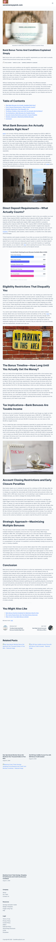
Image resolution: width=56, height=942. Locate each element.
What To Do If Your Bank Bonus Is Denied (17, 617)
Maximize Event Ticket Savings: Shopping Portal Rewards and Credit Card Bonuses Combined (14, 876)
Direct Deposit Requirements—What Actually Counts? (20, 107)
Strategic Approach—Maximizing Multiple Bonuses (20, 116)
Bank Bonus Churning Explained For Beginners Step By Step (22, 613)
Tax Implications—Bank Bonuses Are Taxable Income (20, 113)
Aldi (12, 620)
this (25, 245)
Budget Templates (8, 906)
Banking (24, 62)
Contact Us (6, 896)
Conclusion (9, 118)
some (47, 164)
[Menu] (52, 3)
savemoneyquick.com (13, 5)
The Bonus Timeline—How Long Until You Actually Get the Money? (24, 111)
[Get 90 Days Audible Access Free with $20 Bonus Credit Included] (41, 698)
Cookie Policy (6, 922)
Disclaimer (6, 932)
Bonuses (35, 62)
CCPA (4, 930)
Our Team (5, 894)
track (47, 314)
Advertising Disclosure (9, 928)
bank (4, 133)
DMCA (4, 924)
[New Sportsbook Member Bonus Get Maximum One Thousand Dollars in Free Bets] (15, 698)
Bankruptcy (30, 62)
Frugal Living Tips (8, 908)
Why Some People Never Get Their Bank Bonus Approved (21, 615)
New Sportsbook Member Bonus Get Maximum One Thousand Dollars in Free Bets (14, 756)
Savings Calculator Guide (10, 904)
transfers (5, 231)
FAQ (4, 910)
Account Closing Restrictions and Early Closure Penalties (21, 115)
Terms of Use (6, 919)
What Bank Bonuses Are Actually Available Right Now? (21, 105)
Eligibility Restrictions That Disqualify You (17, 109)
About (4, 892)
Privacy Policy (7, 921)
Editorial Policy (7, 926)
